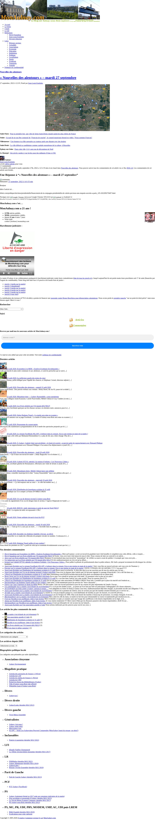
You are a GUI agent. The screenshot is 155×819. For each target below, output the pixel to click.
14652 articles (10, 164)
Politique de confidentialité (14, 67)
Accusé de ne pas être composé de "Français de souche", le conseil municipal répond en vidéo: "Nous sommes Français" (49, 138)
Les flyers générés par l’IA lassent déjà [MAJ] (23, 625)
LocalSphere (13, 57)
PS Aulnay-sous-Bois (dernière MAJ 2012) (24, 802)
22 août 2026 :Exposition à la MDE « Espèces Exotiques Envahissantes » (33, 369)
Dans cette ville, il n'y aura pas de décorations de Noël (34, 149)
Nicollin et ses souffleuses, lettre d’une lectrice (23, 623)
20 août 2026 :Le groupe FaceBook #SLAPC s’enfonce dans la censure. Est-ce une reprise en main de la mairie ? (47, 434)
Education (12, 51)
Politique (12, 55)
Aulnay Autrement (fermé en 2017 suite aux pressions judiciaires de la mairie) (37, 796)
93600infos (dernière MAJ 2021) (21, 761)
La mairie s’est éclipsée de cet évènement (21, 614)
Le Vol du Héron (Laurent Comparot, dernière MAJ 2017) (30, 800)
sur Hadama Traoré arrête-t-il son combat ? (26, 582)
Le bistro (8, 27)
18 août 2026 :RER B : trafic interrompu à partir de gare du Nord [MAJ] (33, 508)
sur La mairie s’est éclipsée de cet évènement (27, 587)
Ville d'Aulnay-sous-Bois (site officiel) (23, 684)
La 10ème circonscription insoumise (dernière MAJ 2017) (29, 752)
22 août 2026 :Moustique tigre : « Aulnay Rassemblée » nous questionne (33, 397)
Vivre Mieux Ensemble (17, 715)
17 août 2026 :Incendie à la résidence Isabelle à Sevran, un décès (30, 534)
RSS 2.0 (130, 168)
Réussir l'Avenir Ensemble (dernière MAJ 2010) (26, 767)
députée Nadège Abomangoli (19, 750)
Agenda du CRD (15, 680)
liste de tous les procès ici (83, 278)
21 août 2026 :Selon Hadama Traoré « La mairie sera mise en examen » (32, 415)
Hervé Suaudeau (15, 35)
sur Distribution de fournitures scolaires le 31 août (30, 570)
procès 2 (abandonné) (12, 286)
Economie (12, 49)
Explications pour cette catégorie (20, 814)
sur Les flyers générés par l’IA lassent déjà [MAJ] (28, 556)
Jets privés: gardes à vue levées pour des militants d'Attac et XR (33, 153)
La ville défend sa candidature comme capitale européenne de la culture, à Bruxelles (40, 145)
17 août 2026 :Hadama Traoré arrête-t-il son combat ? (26, 543)
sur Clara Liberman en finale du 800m (21, 584)
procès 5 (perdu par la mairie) (15, 292)
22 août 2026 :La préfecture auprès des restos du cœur (26, 378)
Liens (7, 41)
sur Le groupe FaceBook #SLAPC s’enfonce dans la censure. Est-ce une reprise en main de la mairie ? (49, 566)
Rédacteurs (8, 33)
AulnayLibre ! (14, 765)
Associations (13, 47)
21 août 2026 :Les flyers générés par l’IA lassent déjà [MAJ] (28, 406)
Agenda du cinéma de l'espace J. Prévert (23, 678)
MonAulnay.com (15, 728)
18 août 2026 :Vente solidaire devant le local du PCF (25, 517)
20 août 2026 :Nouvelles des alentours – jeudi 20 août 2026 (28, 452)
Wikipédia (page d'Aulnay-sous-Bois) (22, 686)
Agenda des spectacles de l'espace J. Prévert (25, 674)
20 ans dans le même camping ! (18, 628)
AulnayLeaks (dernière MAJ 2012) (21, 705)
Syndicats (12, 61)
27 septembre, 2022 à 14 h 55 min (21, 182)
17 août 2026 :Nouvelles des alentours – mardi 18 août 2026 (28, 525)
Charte (7, 29)
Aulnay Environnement (17, 664)
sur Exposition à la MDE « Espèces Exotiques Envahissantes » (33, 554)
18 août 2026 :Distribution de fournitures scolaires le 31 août (28, 489)
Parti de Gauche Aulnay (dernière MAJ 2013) (25, 777)
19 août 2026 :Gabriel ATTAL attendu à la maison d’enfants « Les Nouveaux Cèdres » (38, 462)
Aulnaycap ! (13, 696)
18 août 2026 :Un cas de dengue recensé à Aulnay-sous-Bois (28, 499)
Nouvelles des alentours (11, 72)
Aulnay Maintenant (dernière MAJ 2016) (23, 763)
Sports (11, 59)
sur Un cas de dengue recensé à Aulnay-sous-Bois (30, 572)
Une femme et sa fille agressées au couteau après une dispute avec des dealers (38, 141)
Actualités (12, 45)
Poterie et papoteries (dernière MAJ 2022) (24, 740)
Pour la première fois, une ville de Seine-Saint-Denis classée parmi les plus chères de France (43, 134)
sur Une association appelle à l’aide (25, 605)
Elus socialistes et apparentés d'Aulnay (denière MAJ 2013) (30, 798)
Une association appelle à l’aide (18, 617)
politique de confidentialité (51, 355)
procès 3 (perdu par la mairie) (15, 288)
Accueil (7, 25)
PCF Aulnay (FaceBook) (18, 787)
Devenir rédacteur (15, 39)
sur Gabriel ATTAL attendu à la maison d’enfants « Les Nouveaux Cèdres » (35, 562)
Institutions (13, 53)
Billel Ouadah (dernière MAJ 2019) (22, 812)
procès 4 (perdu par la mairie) (15, 290)
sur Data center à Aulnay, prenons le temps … (26, 589)
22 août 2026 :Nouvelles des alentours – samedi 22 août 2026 (29, 387)
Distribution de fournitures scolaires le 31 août (23, 620)
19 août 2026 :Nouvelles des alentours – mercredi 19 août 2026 (29, 480)
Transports (13, 63)
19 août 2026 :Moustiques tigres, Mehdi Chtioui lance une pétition (30, 471)
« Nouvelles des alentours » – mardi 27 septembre (38, 78)
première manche (120, 298)
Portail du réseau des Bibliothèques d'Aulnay (25, 682)
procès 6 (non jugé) (11, 294)
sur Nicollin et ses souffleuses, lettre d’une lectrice (24, 599)
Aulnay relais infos (16, 726)
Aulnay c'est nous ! (16, 724)
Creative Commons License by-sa (30, 818)
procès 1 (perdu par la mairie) (15, 284)
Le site (7, 31)
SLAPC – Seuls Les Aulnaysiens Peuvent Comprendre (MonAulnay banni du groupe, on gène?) (43, 730)
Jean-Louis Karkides (16, 37)
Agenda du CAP (15, 676)
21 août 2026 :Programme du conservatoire (22, 424)
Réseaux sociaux (15, 43)
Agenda (12, 65)
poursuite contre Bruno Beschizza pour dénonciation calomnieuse (74, 298)
